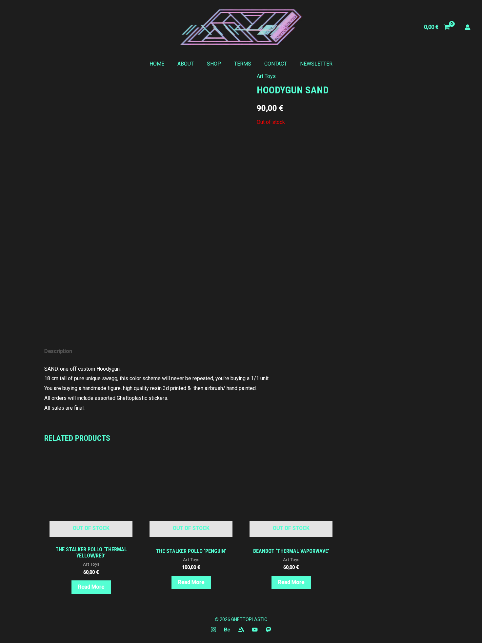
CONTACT (275, 64)
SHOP (214, 64)
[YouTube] (255, 630)
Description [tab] (58, 351)
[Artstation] (241, 630)
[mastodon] (268, 630)
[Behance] (227, 630)
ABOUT (185, 64)
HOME (157, 64)
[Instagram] (213, 630)
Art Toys (266, 76)
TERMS (242, 64)
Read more (91, 587)
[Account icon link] (468, 27)
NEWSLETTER (316, 64)
